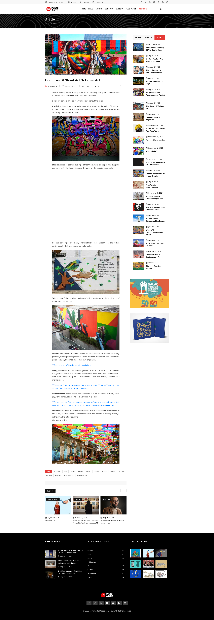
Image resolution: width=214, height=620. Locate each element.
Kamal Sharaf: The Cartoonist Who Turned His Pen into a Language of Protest (85, 523)
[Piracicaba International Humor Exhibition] (149, 293)
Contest (105, 570)
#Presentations (82, 475)
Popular (148, 37)
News (90, 9)
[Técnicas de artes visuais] (138, 266)
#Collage (49, 475)
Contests (109, 9)
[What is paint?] (138, 151)
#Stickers (121, 471)
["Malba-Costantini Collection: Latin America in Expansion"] (50, 564)
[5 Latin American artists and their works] (138, 128)
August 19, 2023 (71, 86)
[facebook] (141, 2)
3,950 (87, 86)
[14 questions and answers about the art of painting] (138, 92)
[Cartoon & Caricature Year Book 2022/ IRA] (149, 328)
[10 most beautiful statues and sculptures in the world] (138, 218)
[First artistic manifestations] (138, 185)
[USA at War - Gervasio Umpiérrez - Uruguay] (135, 553)
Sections (143, 9)
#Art (65, 471)
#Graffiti (88, 471)
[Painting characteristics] (138, 140)
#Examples (57, 471)
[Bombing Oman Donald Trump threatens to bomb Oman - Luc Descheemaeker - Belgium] (161, 553)
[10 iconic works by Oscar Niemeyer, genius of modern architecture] (138, 196)
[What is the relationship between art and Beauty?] (138, 230)
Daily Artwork (105, 573)
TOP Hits (160, 37)
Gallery (119, 9)
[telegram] (154, 2)
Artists (99, 9)
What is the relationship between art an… (154, 232)
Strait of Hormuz (51, 521)
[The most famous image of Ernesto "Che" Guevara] (138, 207)
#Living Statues (69, 475)
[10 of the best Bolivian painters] (138, 243)
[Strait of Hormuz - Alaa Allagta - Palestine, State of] (148, 553)
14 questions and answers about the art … (155, 95)
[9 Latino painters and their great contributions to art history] (138, 59)
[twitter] (145, 2)
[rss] (163, 2)
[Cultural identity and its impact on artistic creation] (138, 173)
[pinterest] (158, 2)
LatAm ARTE (52, 86)
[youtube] (149, 2)
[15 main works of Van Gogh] (138, 81)
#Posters (58, 475)
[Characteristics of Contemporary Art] (138, 254)
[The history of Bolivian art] (138, 106)
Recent (138, 37)
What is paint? (151, 151)
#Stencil (96, 471)
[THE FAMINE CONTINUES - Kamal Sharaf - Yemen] (161, 564)
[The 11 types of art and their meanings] (138, 70)
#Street (72, 471)
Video (105, 577)
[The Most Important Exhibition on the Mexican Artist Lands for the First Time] (50, 574)
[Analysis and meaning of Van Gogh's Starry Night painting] (138, 47)
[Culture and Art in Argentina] (138, 117)
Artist (105, 554)
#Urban (80, 471)
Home (83, 9)
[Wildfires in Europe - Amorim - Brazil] (135, 574)
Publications (105, 562)
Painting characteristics (155, 140)
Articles (53, 23)
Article (105, 558)
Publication (131, 9)
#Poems (113, 471)
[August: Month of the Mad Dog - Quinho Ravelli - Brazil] (161, 574)
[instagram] (167, 2)
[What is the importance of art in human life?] (138, 162)
